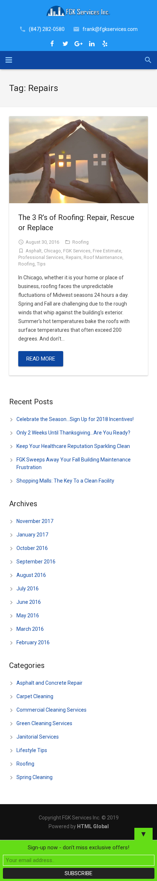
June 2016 (28, 602)
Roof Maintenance (103, 257)
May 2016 (27, 615)
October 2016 (32, 548)
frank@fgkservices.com (110, 29)
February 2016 (33, 642)
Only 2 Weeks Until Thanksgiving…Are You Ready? (73, 433)
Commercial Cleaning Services (51, 710)
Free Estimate (107, 250)
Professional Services (41, 257)
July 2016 (27, 588)
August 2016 (31, 575)
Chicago (52, 250)
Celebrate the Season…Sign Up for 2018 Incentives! (75, 419)
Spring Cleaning (34, 777)
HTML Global (93, 826)
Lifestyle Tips (31, 750)
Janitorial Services (37, 737)
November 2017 (34, 521)
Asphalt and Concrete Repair (49, 683)
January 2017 (32, 535)
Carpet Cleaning (34, 696)
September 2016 (35, 562)
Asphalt (34, 250)
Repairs (73, 257)
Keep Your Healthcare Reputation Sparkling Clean (73, 446)
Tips (41, 264)
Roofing (80, 242)
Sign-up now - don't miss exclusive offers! (78, 847)
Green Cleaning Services (44, 723)
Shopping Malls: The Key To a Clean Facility (65, 481)
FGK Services (77, 250)
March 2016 (30, 629)
